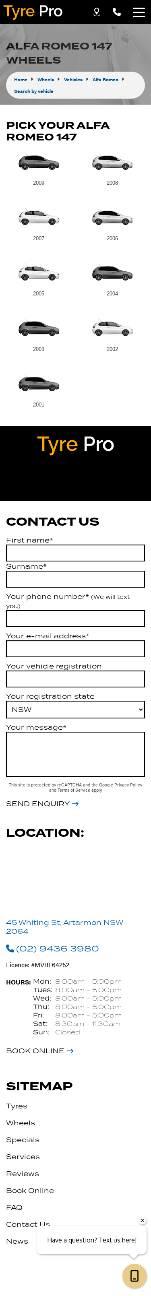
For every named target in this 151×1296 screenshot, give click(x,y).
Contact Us (28, 1224)
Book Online (35, 1050)
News (17, 1241)
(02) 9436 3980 (57, 948)
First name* (29, 540)
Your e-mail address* (47, 635)
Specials (22, 1139)
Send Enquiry (38, 803)
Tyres (16, 1106)
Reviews (22, 1173)
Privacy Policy (128, 785)
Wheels (20, 1123)
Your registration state (50, 696)
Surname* (26, 566)
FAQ (14, 1207)
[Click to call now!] (117, 12)
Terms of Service (74, 790)
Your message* (36, 727)
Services (23, 1156)
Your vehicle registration (54, 666)
